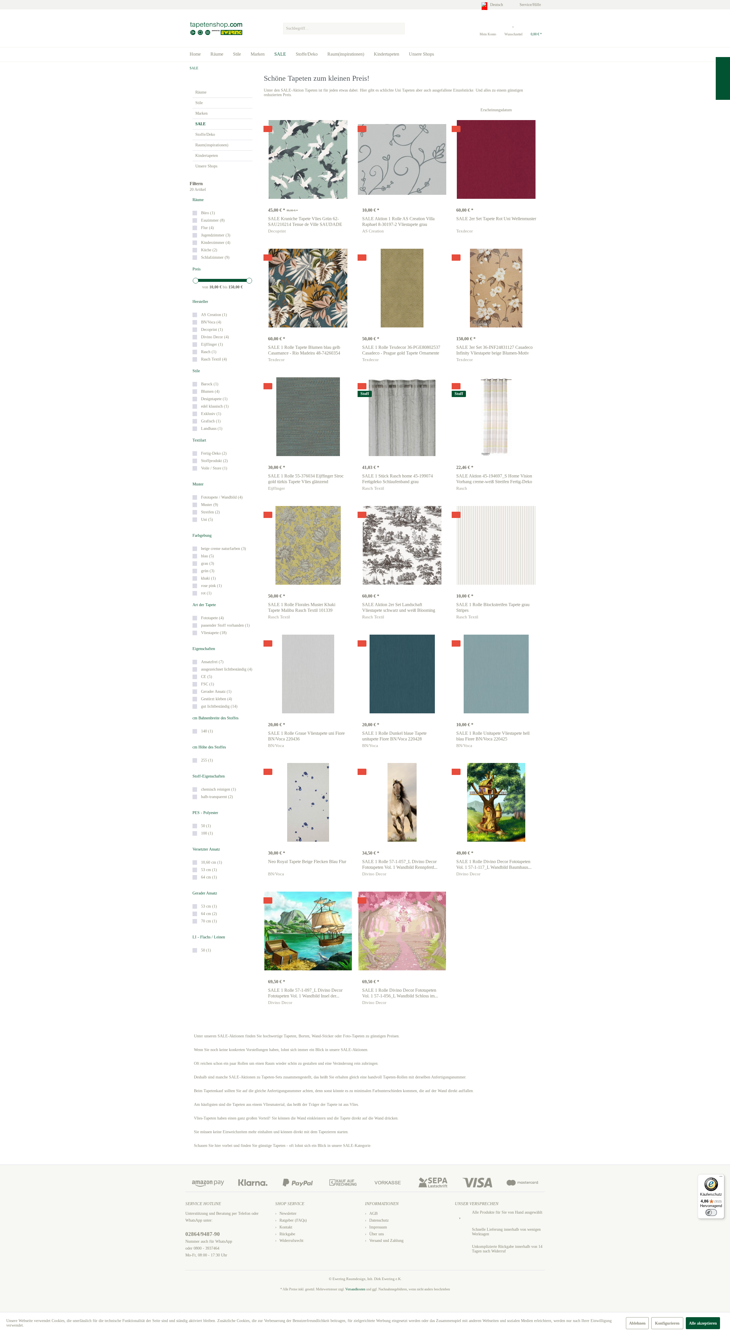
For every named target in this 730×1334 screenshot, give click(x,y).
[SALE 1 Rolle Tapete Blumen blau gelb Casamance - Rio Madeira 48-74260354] (308, 288)
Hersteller (200, 301)
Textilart (199, 440)
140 (207, 731)
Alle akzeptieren (703, 1323)
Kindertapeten (206, 155)
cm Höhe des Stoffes (209, 747)
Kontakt (285, 1227)
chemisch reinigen (218, 789)
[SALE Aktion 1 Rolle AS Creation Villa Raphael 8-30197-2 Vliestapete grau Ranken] (402, 159)
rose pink (211, 586)
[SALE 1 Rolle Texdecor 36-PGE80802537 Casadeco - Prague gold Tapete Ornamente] (402, 288)
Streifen (210, 512)
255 (207, 760)
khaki (208, 578)
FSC (207, 684)
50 (206, 826)
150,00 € (235, 287)
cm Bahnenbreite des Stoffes (215, 718)
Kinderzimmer (215, 242)
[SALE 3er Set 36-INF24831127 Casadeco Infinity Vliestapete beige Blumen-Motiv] (496, 288)
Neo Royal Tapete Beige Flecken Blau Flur (307, 861)
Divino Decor (215, 337)
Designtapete (214, 399)
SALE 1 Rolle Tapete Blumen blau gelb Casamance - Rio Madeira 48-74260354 (304, 350)
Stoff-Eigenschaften (208, 776)
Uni (207, 519)
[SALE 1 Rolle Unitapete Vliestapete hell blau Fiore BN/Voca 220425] (496, 674)
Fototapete (212, 618)
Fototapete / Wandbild (222, 497)
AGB (373, 1213)
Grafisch (211, 421)
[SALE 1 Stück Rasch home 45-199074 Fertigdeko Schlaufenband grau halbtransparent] (402, 416)
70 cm (209, 921)
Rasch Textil (214, 359)
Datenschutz (379, 1220)
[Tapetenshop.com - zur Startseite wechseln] (216, 28)
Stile (199, 103)
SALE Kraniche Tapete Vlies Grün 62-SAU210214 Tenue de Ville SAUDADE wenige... (305, 221)
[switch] (711, 1212)
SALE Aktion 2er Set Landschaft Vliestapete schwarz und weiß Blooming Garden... (398, 607)
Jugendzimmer (215, 235)
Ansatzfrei (212, 662)
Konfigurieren (667, 1323)
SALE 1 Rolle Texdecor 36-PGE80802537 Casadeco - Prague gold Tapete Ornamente (401, 350)
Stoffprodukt (214, 461)
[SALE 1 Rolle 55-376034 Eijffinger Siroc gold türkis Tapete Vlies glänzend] (308, 416)
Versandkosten (355, 1289)
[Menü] (720, 1177)
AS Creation (214, 315)
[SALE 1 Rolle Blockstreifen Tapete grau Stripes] (496, 545)
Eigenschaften (203, 649)
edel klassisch (215, 406)
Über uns (376, 1234)
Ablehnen (637, 1323)
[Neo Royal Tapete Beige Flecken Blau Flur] (308, 802)
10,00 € (216, 287)
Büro (208, 213)
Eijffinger (212, 344)
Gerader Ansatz (216, 691)
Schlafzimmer (215, 257)
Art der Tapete (204, 605)
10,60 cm (211, 862)
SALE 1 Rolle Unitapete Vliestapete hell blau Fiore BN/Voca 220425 (493, 736)
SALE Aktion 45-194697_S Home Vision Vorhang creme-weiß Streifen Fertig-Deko (494, 478)
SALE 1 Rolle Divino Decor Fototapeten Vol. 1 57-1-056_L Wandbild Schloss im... (400, 993)
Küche (209, 250)
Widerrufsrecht (291, 1240)
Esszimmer (213, 220)
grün (207, 571)
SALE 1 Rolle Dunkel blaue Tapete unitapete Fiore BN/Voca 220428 (394, 736)
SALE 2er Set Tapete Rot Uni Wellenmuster (496, 218)
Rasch (208, 352)
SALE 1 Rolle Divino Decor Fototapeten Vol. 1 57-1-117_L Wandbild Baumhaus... (494, 864)
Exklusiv (211, 414)
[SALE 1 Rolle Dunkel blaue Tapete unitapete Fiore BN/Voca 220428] (402, 674)
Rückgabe (287, 1234)
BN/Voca (211, 322)
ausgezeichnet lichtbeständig (226, 669)
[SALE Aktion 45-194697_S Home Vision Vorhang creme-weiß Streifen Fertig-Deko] (496, 416)
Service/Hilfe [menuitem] (531, 5)
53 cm (209, 870)
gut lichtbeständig (219, 706)
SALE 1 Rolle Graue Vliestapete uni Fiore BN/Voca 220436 (306, 736)
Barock (209, 384)
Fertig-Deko (214, 453)
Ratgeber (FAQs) (293, 1220)
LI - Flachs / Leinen (208, 937)
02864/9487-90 (202, 1234)
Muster (198, 484)
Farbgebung (202, 535)
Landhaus (211, 428)
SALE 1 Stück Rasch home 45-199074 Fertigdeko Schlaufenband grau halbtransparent (397, 479)
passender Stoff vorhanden (225, 625)
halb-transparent (217, 797)
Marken (201, 113)
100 (207, 833)
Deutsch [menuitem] (497, 5)
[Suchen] (399, 28)
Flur (207, 228)
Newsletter (288, 1213)
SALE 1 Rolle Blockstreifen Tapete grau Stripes (493, 607)
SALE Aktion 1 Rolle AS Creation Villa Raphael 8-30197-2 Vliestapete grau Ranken (398, 221)
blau (207, 556)
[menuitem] (343, 27)
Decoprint (212, 329)
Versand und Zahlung (386, 1240)
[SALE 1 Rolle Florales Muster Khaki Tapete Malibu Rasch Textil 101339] (308, 545)
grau (207, 563)
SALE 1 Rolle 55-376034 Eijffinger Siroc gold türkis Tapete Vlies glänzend (306, 478)
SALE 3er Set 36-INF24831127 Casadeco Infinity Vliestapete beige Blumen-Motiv (494, 350)
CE (206, 677)
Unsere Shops (206, 166)
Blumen (210, 391)
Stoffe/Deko (205, 134)
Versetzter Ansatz (206, 849)
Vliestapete (214, 633)
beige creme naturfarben (223, 548)
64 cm (209, 877)
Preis (196, 269)
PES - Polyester (205, 813)
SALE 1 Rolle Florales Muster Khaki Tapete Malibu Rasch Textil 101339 (301, 607)
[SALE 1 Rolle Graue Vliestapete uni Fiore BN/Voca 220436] (308, 674)
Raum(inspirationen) (211, 145)
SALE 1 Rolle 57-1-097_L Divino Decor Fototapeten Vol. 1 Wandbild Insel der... (305, 993)
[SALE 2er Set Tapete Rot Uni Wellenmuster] (496, 159)
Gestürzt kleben (216, 699)
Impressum (378, 1227)
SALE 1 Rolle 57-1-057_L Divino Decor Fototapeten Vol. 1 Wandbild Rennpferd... (399, 864)
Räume (200, 92)
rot (206, 593)
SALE (200, 124)
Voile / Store (214, 468)
